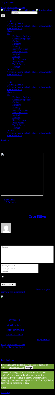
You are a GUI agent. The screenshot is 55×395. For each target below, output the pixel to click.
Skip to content (8, 2)
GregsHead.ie (43, 339)
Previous (5, 140)
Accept (29, 368)
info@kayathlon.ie (15, 330)
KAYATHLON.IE (14, 334)
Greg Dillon (9, 199)
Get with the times (14, 325)
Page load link (7, 360)
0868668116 (14, 320)
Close (3, 387)
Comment (5, 244)
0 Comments (11, 202)
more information (16, 367)
